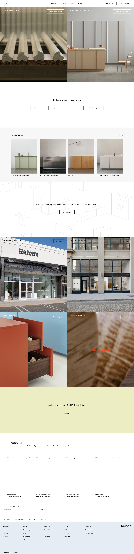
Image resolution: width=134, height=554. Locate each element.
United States (19, 519)
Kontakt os (88, 526)
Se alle (121, 135)
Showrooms (88, 530)
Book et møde (76, 108)
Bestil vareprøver (95, 108)
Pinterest (67, 530)
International (6, 519)
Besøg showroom (57, 108)
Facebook (67, 536)
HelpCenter (47, 536)
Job (24, 539)
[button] (20, 476)
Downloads (26, 536)
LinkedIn (66, 533)
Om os (25, 526)
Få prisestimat (38, 108)
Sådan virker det (48, 530)
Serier (4, 530)
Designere (5, 526)
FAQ (45, 533)
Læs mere (67, 413)
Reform (5, 3)
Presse (25, 533)
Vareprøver (6, 536)
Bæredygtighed (27, 530)
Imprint (16, 552)
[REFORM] (126, 526)
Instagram (67, 526)
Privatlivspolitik (7, 552)
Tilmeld (43, 509)
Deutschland (31, 519)
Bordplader (6, 533)
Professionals (89, 533)
